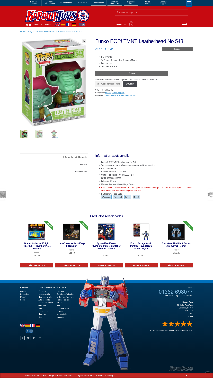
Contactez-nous (29, 24)
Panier (22, 299)
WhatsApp (106, 197)
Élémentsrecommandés (49, 2)
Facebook (118, 197)
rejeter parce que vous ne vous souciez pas (96, 375)
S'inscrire (23, 297)
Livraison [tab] (83, 164)
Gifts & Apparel (118, 92)
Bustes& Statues (147, 2)
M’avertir (130, 83)
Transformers (98, 2)
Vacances (60, 317)
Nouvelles (48, 24)
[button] (84, 41)
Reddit (136, 197)
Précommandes (66, 2)
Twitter (128, 197)
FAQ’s (59, 302)
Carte (190, 316)
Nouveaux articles (45, 297)
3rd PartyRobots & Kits (114, 2)
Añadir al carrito (37, 265)
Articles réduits (44, 299)
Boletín (41, 308)
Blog (40, 317)
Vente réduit (82, 2)
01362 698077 (176, 291)
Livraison (60, 291)
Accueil (26, 24)
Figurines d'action (36, 31)
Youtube (34, 338)
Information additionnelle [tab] (75, 157)
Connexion (37, 24)
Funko (46, 31)
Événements (43, 311)
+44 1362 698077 (168, 295)
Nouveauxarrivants (33, 2)
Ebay (40, 338)
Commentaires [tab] (80, 171)
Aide (58, 305)
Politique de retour (64, 299)
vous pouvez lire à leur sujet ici (61, 375)
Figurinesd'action (131, 2)
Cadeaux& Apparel (163, 2)
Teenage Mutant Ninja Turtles (123, 95)
